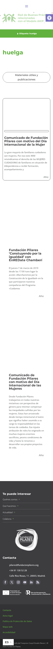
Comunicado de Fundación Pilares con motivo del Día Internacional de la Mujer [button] (26, 141)
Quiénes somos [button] (10, 499)
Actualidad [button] (8, 512)
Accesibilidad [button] (9, 632)
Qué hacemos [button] (9, 505)
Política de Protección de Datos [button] (18, 621)
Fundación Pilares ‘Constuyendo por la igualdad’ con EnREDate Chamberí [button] (25, 255)
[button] (49, 18)
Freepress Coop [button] (26, 643)
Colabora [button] (7, 518)
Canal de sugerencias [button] (16, 601)
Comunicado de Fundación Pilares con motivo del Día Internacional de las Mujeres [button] (25, 382)
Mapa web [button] (8, 626)
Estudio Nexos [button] (39, 643)
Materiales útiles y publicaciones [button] (26, 77)
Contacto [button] (7, 610)
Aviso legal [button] (8, 615)
